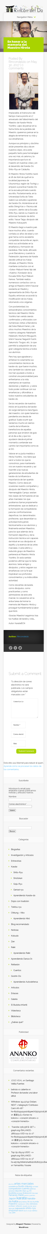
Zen (13, 941)
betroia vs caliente (19, 1089)
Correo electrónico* (17, 804)
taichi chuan (28, 1211)
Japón (12, 1198)
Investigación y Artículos (22, 855)
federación (27, 1193)
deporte (18, 1191)
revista (30, 1206)
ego (28, 1191)
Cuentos (17, 970)
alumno (11, 1184)
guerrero (32, 1195)
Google (11, 648)
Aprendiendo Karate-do (24, 895)
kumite (36, 1202)
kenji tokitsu (22, 1202)
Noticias (15, 930)
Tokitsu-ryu (16, 907)
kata (15, 1201)
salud (34, 1206)
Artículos (15, 987)
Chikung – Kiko (18, 913)
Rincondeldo (17, 62)
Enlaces (14, 993)
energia (19, 1193)
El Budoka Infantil (19, 1005)
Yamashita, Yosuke (22, 1165)
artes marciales (24, 1183)
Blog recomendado (20, 924)
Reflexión (15, 964)
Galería (14, 999)
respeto (25, 1206)
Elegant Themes (23, 1224)
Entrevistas (16, 861)
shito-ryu (31, 1208)
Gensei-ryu (18, 890)
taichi (21, 1211)
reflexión (19, 1206)
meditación (21, 1204)
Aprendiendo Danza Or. (21, 959)
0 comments (16, 66)
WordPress (23, 1227)
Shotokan (17, 878)
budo (21, 1186)
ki (28, 1201)
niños (27, 1204)
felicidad (35, 1193)
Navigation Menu (25, 17)
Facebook (15, 648)
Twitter (20, 648)
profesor (12, 1206)
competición (15, 1188)
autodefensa (13, 1186)
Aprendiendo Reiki (21, 953)
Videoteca (16, 1010)
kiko (31, 1202)
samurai (11, 1208)
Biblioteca (15, 1016)
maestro (13, 1203)
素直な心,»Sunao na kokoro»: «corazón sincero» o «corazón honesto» (24, 1118)
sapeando (20, 1208)
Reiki (13, 947)
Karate (14, 866)
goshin (26, 1195)
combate (35, 1186)
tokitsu (34, 1211)
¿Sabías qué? (17, 1022)
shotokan (14, 1210)
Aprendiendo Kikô (21, 918)
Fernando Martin (16, 1195)
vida (10, 1213)
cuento (25, 1188)
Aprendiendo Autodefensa (25, 982)
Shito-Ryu (18, 872)
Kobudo (15, 936)
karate (22, 1198)
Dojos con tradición (20, 901)
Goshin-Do (16, 976)
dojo (24, 1191)
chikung (28, 1186)
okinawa (33, 1204)
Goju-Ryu (17, 884)
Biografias (15, 849)
